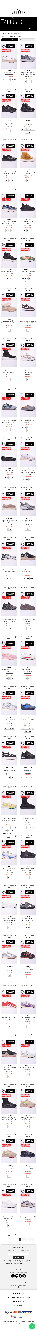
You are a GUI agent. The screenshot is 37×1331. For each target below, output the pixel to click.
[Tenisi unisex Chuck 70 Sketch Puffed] (28, 653)
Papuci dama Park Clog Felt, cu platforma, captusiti (9, 521)
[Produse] (2, 19)
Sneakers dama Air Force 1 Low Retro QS (28, 322)
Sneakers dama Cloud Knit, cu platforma (9, 372)
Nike (9, 120)
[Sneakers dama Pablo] (9, 56)
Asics (27, 518)
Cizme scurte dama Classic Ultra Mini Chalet (9, 322)
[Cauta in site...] (35, 29)
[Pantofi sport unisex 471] (28, 255)
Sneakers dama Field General (28, 620)
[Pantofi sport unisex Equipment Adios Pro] (28, 56)
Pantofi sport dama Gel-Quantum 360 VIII (9, 620)
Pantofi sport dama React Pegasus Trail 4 (28, 471)
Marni (9, 70)
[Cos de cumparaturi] (30, 29)
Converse (27, 667)
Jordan (9, 667)
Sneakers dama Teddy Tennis (27, 173)
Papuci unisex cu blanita (28, 420)
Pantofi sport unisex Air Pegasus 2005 (9, 123)
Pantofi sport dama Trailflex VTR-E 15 (28, 571)
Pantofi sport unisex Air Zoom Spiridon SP (9, 173)
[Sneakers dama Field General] (28, 604)
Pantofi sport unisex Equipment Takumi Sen (9, 222)
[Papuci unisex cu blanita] (28, 405)
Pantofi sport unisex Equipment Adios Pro (28, 73)
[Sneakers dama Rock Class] (28, 206)
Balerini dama (9, 470)
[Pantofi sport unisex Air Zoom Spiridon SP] (9, 156)
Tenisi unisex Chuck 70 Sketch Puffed (27, 670)
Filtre (10, 40)
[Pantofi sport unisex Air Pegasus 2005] (9, 106)
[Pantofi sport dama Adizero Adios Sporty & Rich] (9, 554)
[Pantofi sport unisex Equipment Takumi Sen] (9, 206)
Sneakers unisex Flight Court (9, 670)
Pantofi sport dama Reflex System (28, 372)
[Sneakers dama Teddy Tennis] (28, 156)
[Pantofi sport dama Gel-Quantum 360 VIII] (9, 604)
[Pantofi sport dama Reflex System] (28, 355)
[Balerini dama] (9, 454)
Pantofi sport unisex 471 (28, 271)
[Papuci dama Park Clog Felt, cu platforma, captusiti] (9, 504)
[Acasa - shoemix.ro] (18, 12)
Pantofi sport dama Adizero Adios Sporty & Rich (9, 571)
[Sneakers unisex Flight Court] (9, 653)
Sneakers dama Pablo (9, 72)
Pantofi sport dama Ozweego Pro (9, 720)
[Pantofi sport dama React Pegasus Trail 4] (28, 454)
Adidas (28, 70)
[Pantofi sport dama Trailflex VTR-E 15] (28, 554)
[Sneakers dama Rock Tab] (28, 106)
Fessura (27, 120)
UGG (9, 319)
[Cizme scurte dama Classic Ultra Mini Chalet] (9, 305)
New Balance (27, 269)
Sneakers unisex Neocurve (27, 521)
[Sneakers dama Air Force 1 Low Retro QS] (28, 305)
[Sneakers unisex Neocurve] (28, 504)
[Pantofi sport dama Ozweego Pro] (9, 703)
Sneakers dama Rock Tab (28, 122)
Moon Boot (9, 518)
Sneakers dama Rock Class (28, 222)
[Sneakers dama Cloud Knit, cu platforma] (9, 355)
